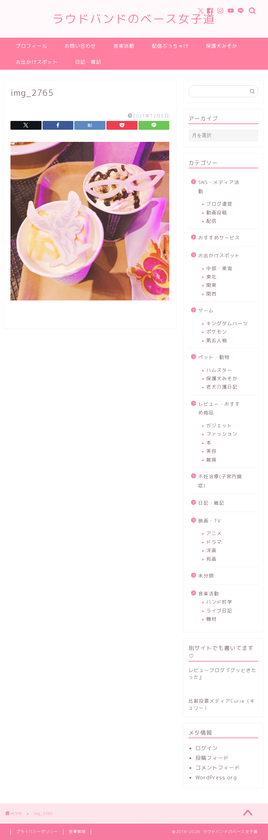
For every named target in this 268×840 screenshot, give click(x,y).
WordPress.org (216, 777)
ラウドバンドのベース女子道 (134, 19)
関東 (211, 285)
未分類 (206, 575)
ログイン (206, 748)
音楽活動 (123, 46)
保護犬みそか (221, 46)
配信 (211, 220)
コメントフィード (217, 767)
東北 (211, 276)
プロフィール (31, 46)
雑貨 (211, 459)
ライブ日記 (219, 610)
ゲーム (206, 310)
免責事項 (77, 831)
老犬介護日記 (222, 386)
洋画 (211, 550)
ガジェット (219, 425)
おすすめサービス (219, 237)
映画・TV (209, 520)
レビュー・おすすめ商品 (219, 408)
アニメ (214, 533)
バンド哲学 (219, 601)
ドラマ (214, 542)
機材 (211, 619)
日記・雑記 (88, 62)
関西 (211, 293)
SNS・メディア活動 (218, 186)
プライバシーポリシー (37, 831)
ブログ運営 (219, 203)
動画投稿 (216, 212)
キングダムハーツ (227, 323)
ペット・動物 (214, 357)
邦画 (211, 559)
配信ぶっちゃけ (170, 46)
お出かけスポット (37, 62)
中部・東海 (219, 268)
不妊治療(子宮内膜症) (220, 481)
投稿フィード (212, 758)
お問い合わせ (80, 46)
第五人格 (216, 340)
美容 (211, 451)
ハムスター (219, 370)
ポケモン (216, 331)
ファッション (222, 433)
